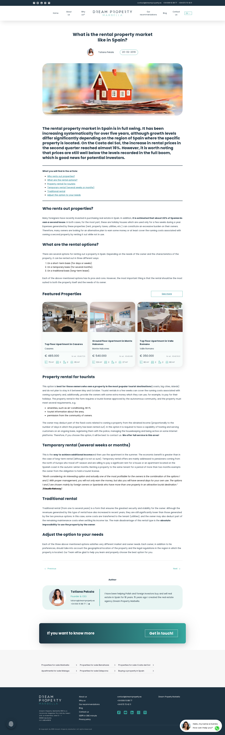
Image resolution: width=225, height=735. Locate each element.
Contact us (176, 13)
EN (187, 13)
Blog (165, 13)
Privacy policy (85, 719)
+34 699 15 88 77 (170, 3)
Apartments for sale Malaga (55, 670)
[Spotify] (49, 3)
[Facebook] (34, 3)
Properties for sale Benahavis (94, 665)
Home (55, 13)
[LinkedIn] (42, 3)
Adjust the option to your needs (64, 195)
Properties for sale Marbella (55, 665)
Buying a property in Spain (131, 670)
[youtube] (38, 3)
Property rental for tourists (61, 183)
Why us (82, 700)
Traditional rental (56, 191)
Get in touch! (161, 633)
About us (68, 13)
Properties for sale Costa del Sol (134, 665)
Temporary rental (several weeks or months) (70, 187)
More (65, 351)
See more (167, 293)
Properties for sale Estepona (94, 670)
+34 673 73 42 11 (185, 3)
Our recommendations (148, 13)
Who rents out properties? (61, 176)
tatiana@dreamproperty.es (83, 600)
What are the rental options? (62, 180)
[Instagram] (45, 3)
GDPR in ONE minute (88, 715)
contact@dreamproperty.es (149, 3)
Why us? (83, 13)
